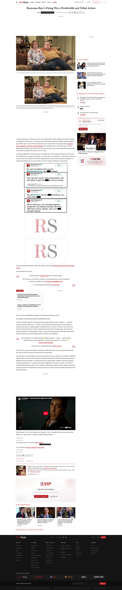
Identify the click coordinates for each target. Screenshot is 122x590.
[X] (57, 537)
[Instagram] (60, 537)
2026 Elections (34, 545)
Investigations (19, 553)
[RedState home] (21, 537)
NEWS (32, 2)
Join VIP (103, 537)
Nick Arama (39, 525)
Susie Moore (48, 550)
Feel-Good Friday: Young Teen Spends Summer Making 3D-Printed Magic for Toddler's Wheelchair (96, 74)
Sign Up (103, 583)
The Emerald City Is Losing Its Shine (89, 112)
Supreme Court (34, 565)
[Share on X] (69, 12)
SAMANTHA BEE (29, 461)
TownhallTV (18, 557)
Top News (18, 545)
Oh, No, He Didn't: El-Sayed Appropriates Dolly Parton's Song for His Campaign (96, 84)
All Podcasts (63, 557)
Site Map (47, 588)
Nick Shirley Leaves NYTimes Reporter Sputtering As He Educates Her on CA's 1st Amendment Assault (24, 522)
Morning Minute (19, 555)
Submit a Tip (78, 553)
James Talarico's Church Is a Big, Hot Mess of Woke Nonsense (91, 152)
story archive (39, 442)
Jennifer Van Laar (50, 548)
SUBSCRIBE (96, 2)
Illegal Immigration (35, 562)
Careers (77, 550)
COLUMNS (38, 2)
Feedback (32, 588)
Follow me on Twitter (35, 471)
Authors (17, 560)
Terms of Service (19, 588)
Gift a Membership (95, 548)
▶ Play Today (83, 129)
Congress (33, 548)
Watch (17, 550)
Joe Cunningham (49, 553)
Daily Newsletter (94, 550)
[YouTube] (66, 537)
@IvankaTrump (44, 275)
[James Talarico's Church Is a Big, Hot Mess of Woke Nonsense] (91, 141)
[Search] (102, 2)
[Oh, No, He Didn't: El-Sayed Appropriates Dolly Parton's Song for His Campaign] (81, 85)
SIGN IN (88, 2)
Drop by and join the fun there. (35, 447)
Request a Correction (40, 588)
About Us (78, 545)
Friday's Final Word (85, 106)
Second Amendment (35, 567)
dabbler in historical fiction (50, 468)
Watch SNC (93, 553)
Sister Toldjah (49, 562)
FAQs (98, 537)
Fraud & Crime (34, 560)
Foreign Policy (34, 557)
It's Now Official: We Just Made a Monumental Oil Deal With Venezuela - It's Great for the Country (65, 522)
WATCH (44, 2)
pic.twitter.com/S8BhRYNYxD (54, 281)
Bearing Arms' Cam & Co (66, 554)
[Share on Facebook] (75, 12)
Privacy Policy (26, 588)
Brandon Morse (49, 555)
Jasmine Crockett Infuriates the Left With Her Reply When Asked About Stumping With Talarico (96, 64)
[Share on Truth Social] (72, 12)
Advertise (78, 548)
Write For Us (78, 555)
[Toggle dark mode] (105, 2)
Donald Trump (34, 550)
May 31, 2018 (55, 285)
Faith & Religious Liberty (36, 555)
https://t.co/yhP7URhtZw (45, 342)
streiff (38, 12)
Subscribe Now (53, 496)
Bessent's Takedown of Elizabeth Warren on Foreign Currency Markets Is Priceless (45, 521)
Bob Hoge (19, 525)
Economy (33, 553)
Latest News (18, 548)
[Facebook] (63, 537)
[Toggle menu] (16, 2)
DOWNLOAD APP (79, 2)
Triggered (63, 552)
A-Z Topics (33, 542)
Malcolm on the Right (65, 545)
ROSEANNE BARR (20, 461)
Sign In (93, 537)
